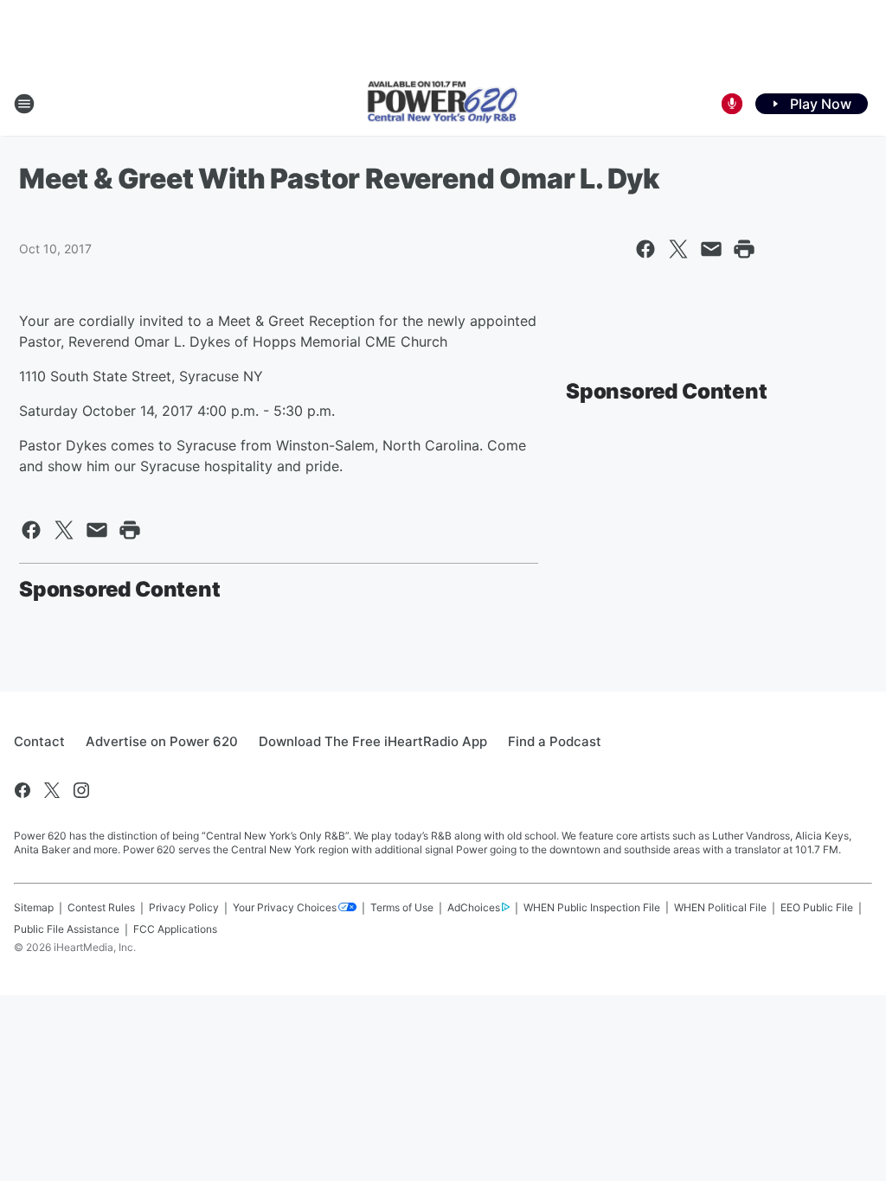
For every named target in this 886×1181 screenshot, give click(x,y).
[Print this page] (744, 249)
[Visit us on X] (52, 790)
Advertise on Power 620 (162, 741)
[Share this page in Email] (711, 249)
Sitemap (34, 907)
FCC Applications (175, 928)
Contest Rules (101, 907)
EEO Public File (816, 907)
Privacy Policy (184, 907)
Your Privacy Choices (285, 907)
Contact (39, 741)
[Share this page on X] (678, 249)
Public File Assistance (66, 928)
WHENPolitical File (720, 907)
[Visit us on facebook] (22, 790)
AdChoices (473, 907)
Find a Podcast (554, 741)
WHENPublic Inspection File (591, 907)
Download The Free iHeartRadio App (373, 741)
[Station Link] (443, 104)
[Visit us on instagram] (81, 790)
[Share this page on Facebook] (645, 249)
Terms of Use (401, 907)
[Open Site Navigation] (24, 103)
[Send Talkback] (732, 103)
